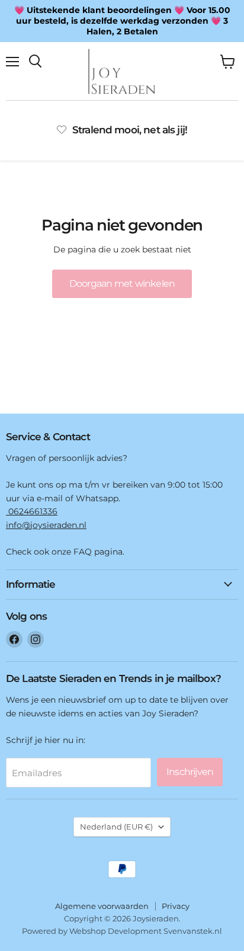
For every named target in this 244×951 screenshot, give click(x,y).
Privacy (176, 906)
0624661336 (31, 511)
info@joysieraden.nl (46, 525)
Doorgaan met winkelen (122, 283)
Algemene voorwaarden (102, 906)
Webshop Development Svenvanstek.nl (145, 931)
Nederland (116, 826)
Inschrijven (189, 771)
